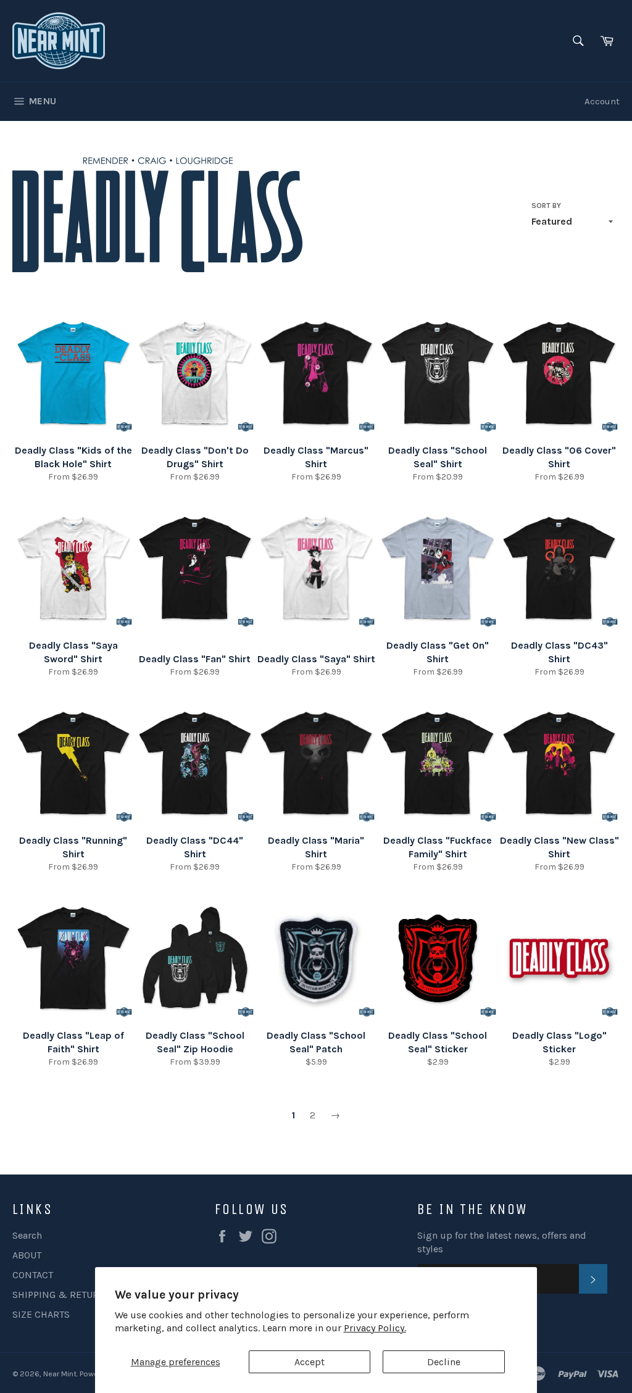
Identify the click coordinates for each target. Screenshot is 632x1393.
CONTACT (32, 1275)
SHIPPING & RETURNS (62, 1294)
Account (602, 101)
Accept (309, 1362)
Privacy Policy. (375, 1328)
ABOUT (26, 1255)
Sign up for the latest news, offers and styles (501, 1242)
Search (27, 1235)
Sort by (546, 205)
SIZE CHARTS (41, 1314)
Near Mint (60, 1373)
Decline (443, 1362)
